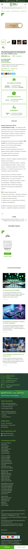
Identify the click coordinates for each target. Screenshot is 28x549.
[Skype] (12, 74)
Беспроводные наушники (7, 483)
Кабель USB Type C (5, 479)
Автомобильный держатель (5, 501)
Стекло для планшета (6, 461)
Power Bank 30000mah (6, 490)
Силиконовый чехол (6, 449)
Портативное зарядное (6, 486)
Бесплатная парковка (11, 380)
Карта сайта (4, 530)
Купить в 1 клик (7, 256)
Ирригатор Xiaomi (5, 499)
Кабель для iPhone (5, 476)
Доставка (4, 68)
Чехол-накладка (5, 446)
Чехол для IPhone (5, 453)
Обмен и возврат (6, 70)
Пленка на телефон (5, 457)
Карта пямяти (4, 493)
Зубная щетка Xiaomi (6, 497)
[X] (6, 74)
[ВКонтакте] (2, 74)
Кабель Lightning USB (6, 480)
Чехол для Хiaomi (5, 451)
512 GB (8, 59)
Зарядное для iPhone (6, 474)
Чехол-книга (4, 444)
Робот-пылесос (5, 505)
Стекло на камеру (5, 458)
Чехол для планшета (6, 460)
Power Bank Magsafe (6, 492)
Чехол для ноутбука (6, 466)
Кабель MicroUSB (5, 477)
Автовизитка (4, 503)
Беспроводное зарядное (7, 484)
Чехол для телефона (6, 443)
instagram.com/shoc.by (8, 435)
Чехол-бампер (4, 447)
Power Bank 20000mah (6, 489)
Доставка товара (10, 376)
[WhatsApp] (10, 74)
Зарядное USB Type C (6, 473)
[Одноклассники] (4, 74)
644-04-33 (20, 1)
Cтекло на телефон (5, 455)
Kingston (7, 60)
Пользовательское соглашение (8, 532)
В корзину (7, 547)
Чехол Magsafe (4, 450)
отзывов (17, 543)
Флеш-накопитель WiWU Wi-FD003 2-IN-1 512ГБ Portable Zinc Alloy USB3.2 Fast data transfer (12, 220)
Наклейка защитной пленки (13, 385)
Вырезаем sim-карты (12, 393)
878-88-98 (10, 1)
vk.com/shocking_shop (8, 433)
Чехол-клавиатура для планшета (6, 464)
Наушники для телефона (7, 467)
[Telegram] (14, 74)
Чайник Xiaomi (4, 496)
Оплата (13, 68)
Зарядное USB (4, 471)
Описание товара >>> (6, 62)
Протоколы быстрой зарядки (11, 290)
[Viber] (8, 74)
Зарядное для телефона (7, 470)
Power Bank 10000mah (6, 487)
